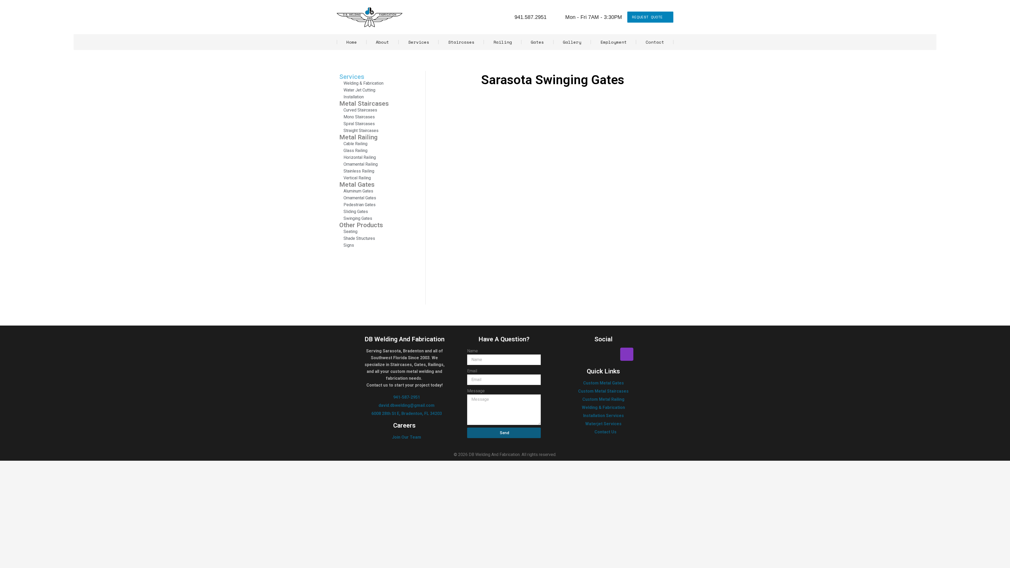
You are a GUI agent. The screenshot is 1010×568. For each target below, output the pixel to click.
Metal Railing (358, 137)
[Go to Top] (1002, 560)
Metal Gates (357, 184)
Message (476, 390)
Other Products (361, 225)
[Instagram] (626, 354)
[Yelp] (595, 354)
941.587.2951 (530, 17)
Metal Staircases (364, 103)
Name (472, 350)
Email (472, 370)
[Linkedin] (611, 354)
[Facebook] (580, 354)
